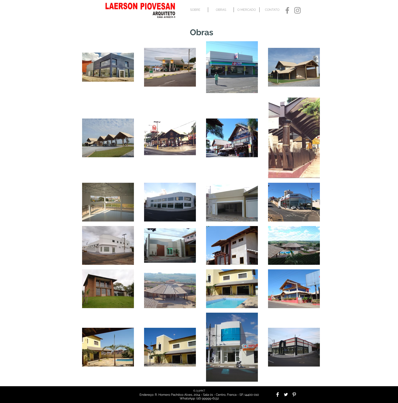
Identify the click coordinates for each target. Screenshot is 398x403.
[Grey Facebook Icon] (287, 10)
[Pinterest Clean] (294, 394)
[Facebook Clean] (277, 394)
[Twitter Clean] (286, 394)
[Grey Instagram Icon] (297, 10)
